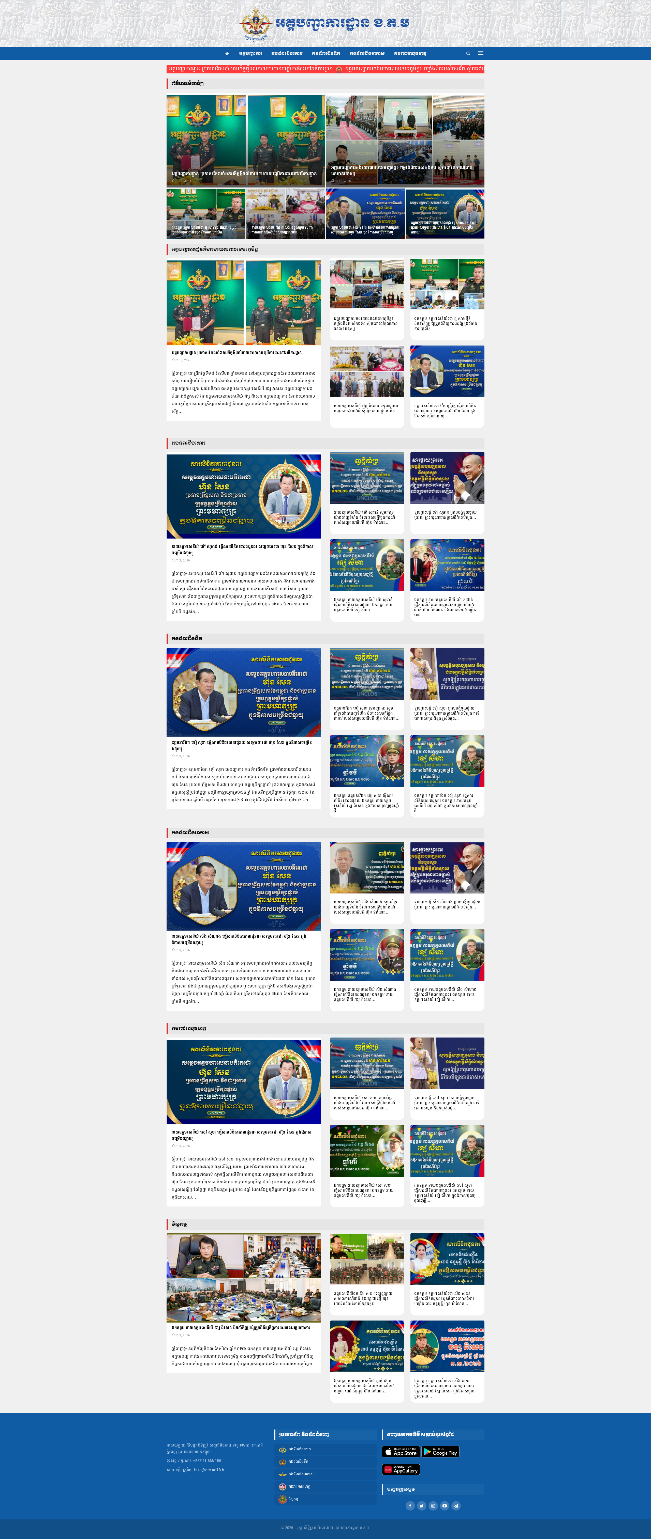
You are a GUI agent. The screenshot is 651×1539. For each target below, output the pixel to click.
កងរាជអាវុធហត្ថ (410, 53)
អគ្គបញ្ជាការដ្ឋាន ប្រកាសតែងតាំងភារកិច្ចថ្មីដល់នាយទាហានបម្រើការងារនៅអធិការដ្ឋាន (251, 69)
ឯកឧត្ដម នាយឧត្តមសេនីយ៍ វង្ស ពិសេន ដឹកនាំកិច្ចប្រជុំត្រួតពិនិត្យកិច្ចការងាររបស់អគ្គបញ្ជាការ (241, 1328)
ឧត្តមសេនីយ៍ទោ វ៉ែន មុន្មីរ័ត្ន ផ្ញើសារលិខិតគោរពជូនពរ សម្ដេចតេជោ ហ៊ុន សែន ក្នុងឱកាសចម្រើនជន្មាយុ (365, 230)
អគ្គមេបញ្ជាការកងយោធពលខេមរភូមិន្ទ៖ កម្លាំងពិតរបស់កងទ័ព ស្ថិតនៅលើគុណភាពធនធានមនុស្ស (439, 69)
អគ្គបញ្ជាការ (250, 53)
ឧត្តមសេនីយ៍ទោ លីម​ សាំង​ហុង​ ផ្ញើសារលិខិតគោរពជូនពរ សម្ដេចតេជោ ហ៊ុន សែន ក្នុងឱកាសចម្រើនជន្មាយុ (443, 228)
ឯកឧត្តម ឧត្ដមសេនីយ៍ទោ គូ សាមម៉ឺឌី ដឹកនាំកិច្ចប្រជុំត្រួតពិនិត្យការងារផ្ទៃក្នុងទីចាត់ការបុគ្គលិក (204, 230)
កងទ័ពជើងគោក (287, 53)
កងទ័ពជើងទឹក (326, 53)
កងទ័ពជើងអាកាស (367, 53)
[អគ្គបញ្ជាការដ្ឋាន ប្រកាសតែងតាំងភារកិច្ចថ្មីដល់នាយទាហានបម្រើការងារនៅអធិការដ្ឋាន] (246, 140)
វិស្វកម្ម (293, 1499)
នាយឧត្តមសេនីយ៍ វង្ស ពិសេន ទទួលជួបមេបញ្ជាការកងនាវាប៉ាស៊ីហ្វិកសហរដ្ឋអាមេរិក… (282, 230)
